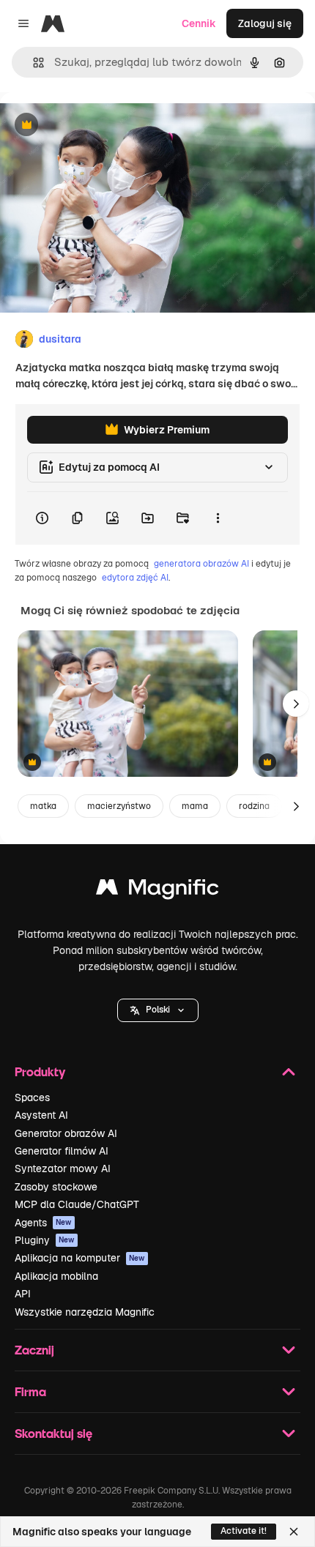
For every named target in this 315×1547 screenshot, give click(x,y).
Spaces (32, 1097)
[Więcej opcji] (217, 518)
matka (43, 806)
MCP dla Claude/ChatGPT (77, 1204)
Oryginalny (101, 126)
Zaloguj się (265, 23)
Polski (158, 1009)
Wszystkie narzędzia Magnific (85, 1312)
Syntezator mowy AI (63, 1168)
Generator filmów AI (61, 1151)
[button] (158, 1010)
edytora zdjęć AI (135, 578)
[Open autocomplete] (32, 62)
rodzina (254, 806)
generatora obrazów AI (201, 564)
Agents (43, 1222)
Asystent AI (41, 1115)
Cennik (199, 23)
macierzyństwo (119, 806)
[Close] (294, 1531)
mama (195, 806)
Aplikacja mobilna (56, 1276)
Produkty (40, 1071)
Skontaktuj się (53, 1433)
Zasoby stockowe (56, 1186)
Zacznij (34, 1349)
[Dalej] (296, 703)
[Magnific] (157, 890)
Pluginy (45, 1240)
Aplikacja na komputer (80, 1257)
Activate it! (243, 1531)
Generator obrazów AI (66, 1133)
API (23, 1293)
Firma (30, 1391)
